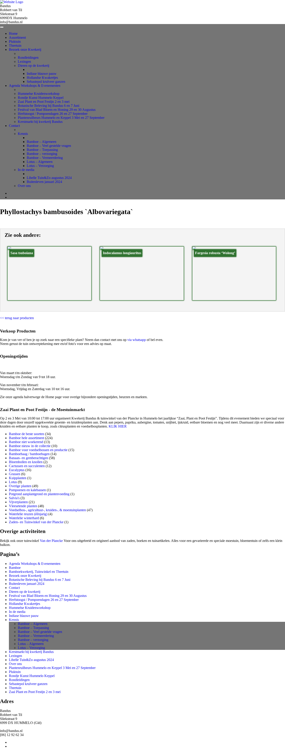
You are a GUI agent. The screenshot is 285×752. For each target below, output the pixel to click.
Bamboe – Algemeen (41, 142)
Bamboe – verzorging (42, 154)
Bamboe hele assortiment (26, 438)
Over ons (24, 186)
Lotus (13, 482)
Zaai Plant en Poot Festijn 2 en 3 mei (43, 101)
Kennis (23, 134)
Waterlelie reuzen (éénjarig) (28, 514)
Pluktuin (15, 41)
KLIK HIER (118, 426)
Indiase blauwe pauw (42, 73)
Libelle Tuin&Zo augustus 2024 (49, 178)
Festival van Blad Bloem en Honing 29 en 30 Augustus (57, 109)
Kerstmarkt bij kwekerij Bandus (40, 122)
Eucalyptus (16, 470)
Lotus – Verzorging (40, 166)
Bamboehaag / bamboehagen (29, 454)
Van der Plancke (51, 541)
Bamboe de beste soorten (26, 434)
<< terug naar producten (17, 318)
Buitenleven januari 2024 (44, 182)
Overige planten (20, 486)
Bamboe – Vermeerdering (45, 158)
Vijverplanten (18, 502)
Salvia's (14, 498)
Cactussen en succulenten (27, 466)
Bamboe (15, 568)
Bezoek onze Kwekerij (25, 49)
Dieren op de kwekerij (33, 65)
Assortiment (17, 37)
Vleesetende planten (23, 506)
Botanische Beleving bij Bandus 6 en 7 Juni (48, 105)
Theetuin (15, 45)
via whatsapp (136, 340)
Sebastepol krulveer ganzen (46, 81)
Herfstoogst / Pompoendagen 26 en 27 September (53, 114)
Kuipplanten (17, 478)
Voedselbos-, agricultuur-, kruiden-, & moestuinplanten (47, 510)
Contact (14, 126)
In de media (26, 170)
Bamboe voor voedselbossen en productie (38, 450)
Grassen (14, 474)
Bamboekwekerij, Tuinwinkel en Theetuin (38, 572)
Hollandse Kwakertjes (42, 77)
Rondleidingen (28, 57)
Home (13, 33)
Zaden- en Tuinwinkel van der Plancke (36, 522)
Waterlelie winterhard (24, 518)
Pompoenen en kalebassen (27, 490)
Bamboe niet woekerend (26, 442)
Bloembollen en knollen (26, 462)
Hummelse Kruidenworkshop (38, 93)
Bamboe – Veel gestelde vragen (49, 146)
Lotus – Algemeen (40, 162)
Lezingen (24, 61)
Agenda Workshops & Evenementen (34, 85)
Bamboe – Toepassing (42, 150)
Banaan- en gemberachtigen (28, 458)
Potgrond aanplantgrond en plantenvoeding (39, 494)
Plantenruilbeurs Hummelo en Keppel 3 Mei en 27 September (61, 118)
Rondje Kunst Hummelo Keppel (40, 97)
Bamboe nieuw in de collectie (30, 446)
